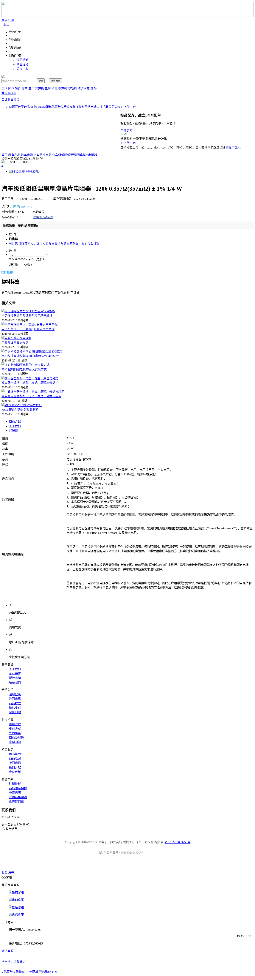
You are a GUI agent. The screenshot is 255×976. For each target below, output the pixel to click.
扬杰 (54, 88)
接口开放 (15, 767)
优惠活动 (22, 59)
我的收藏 (15, 47)
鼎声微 (62, 88)
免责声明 (15, 792)
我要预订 (7, 272)
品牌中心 (33, 106)
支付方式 (15, 728)
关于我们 (15, 426)
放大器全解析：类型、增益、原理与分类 (28, 382)
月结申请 (91, 106)
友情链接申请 (18, 797)
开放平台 (21, 106)
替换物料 (79, 106)
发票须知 (15, 742)
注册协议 (15, 783)
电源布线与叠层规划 (14, 342)
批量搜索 (55, 81)
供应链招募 (16, 801)
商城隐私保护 (18, 788)
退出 (6, 24)
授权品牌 (15, 678)
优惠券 (56, 106)
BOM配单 (45, 106)
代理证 (13, 430)
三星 (31, 88)
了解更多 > (127, 130)
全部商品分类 (10, 99)
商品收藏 (15, 758)
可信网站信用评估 (106, 864)
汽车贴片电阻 (43, 155)
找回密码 (15, 698)
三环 (48, 88)
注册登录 (15, 694)
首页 (4, 155)
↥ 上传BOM (128, 106)
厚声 (25, 88)
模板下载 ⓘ (233, 147)
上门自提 (15, 763)
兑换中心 (22, 68)
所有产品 (14, 155)
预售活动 (22, 64)
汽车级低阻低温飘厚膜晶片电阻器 (74, 155)
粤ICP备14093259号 (177, 842)
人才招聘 (102, 106)
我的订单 (15, 32)
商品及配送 (16, 737)
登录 (4, 20)
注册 (11, 20)
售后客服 (18, 907)
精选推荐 (87, 88)
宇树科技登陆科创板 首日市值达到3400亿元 (30, 356)
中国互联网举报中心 (169, 864)
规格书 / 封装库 (43, 217)
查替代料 (15, 771)
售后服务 (15, 733)
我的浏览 (15, 39)
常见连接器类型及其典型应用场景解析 (26, 315)
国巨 (11, 88)
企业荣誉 (15, 673)
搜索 (40, 81)
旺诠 (18, 88)
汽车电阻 (27, 155)
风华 (4, 88)
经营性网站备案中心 (85, 864)
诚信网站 (148, 864)
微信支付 (15, 707)
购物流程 (15, 724)
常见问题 (15, 712)
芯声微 (39, 88)
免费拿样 (67, 106)
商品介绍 (15, 421)
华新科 (72, 88)
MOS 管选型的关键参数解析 (20, 409)
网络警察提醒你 (127, 864)
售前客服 (18, 892)
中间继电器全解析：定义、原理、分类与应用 (31, 396)
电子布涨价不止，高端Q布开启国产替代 (28, 329)
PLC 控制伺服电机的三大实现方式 (24, 369)
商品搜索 (15, 703)
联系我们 (15, 682)
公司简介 (114, 106)
